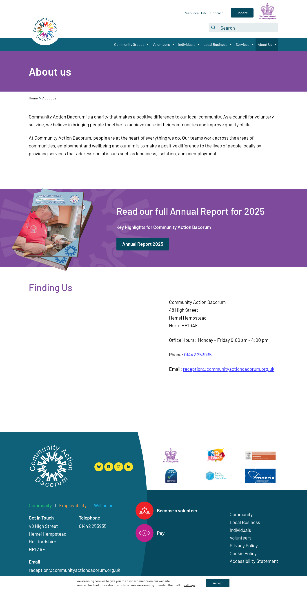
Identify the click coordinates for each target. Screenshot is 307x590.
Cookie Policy (243, 553)
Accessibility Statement (254, 561)
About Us (265, 44)
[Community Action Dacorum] (51, 467)
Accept (218, 583)
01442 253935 (198, 354)
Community (241, 514)
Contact (216, 13)
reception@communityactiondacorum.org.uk (228, 369)
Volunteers (161, 44)
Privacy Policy (244, 545)
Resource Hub (195, 13)
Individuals (186, 44)
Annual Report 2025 (142, 244)
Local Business (215, 44)
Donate (242, 13)
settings (189, 585)
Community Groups (129, 44)
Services (242, 44)
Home (33, 98)
